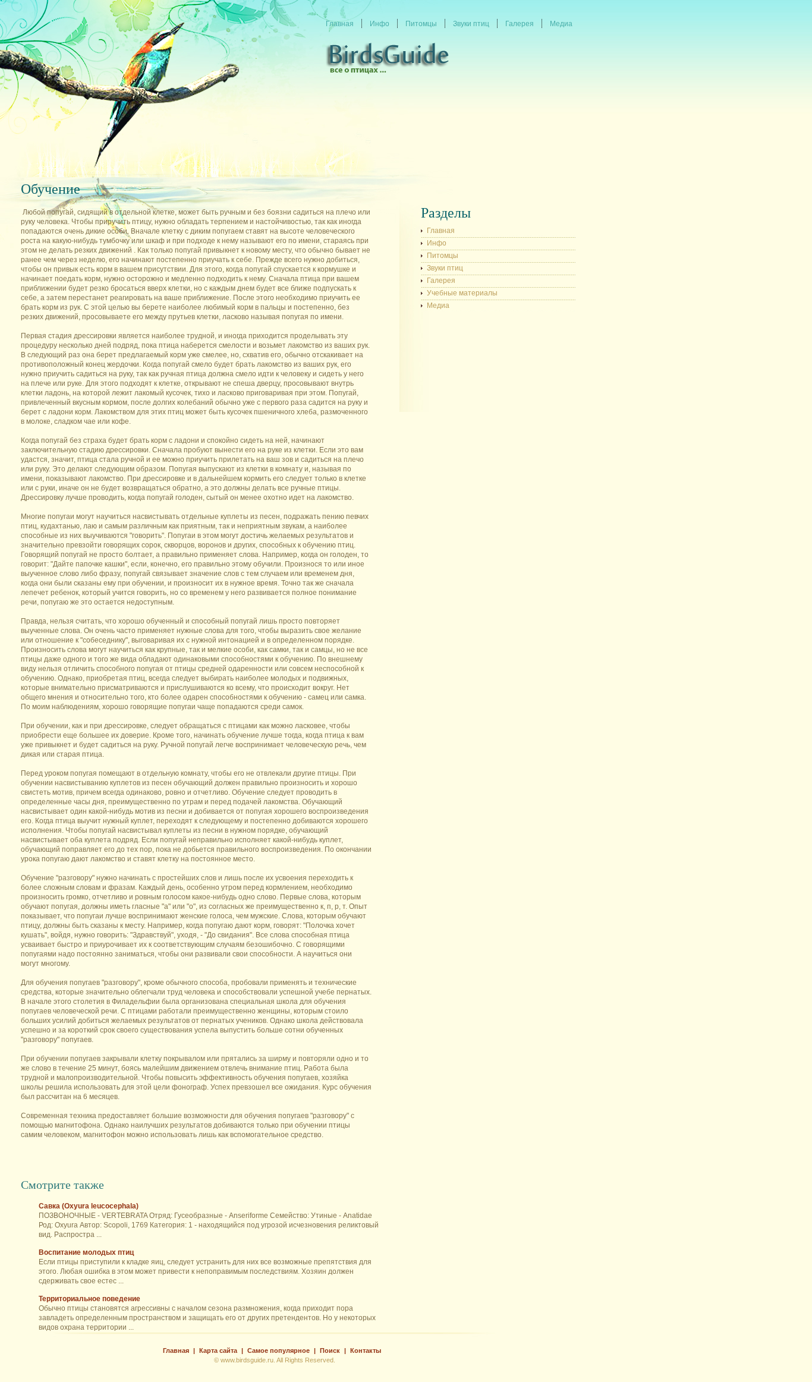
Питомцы (442, 255)
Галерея (441, 280)
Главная (441, 230)
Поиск (330, 1350)
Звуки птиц (445, 268)
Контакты (365, 1350)
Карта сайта (218, 1350)
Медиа (438, 305)
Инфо (436, 243)
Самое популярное (278, 1350)
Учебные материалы (462, 293)
